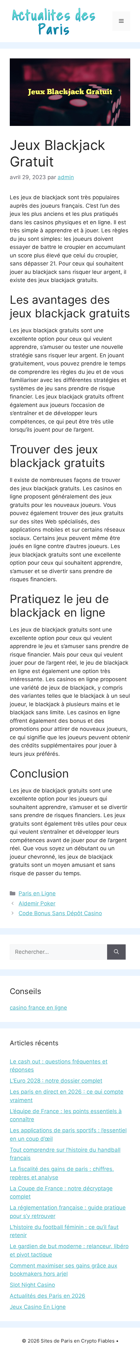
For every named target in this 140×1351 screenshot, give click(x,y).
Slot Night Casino (32, 1285)
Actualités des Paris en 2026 (47, 1296)
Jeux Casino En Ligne (38, 1307)
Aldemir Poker (37, 903)
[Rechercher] (116, 952)
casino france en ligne (38, 1007)
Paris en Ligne (37, 893)
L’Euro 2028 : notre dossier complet (56, 1080)
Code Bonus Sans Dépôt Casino (60, 913)
